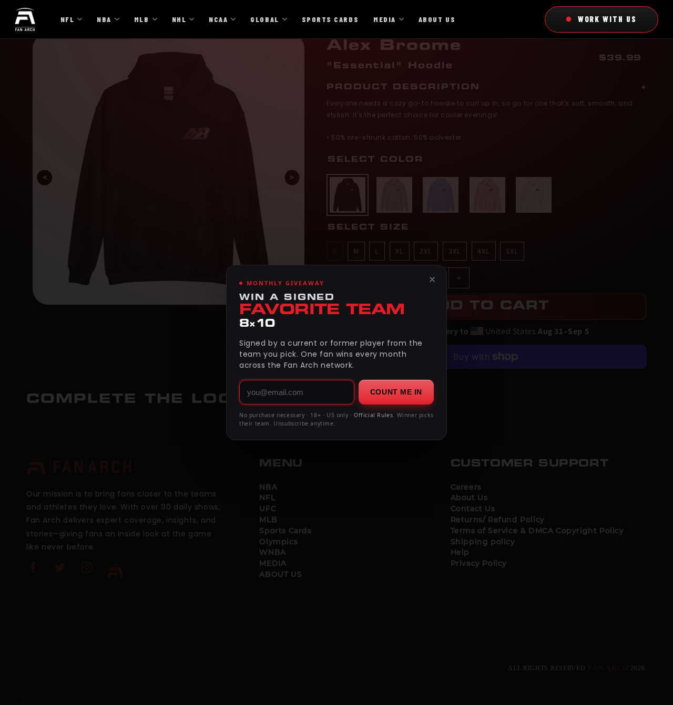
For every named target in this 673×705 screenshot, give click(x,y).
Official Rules (373, 415)
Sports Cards (330, 19)
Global (264, 19)
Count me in (396, 392)
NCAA (218, 19)
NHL (179, 19)
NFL (67, 19)
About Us (437, 19)
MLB (141, 19)
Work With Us (607, 19)
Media (384, 19)
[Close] (432, 279)
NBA (104, 19)
